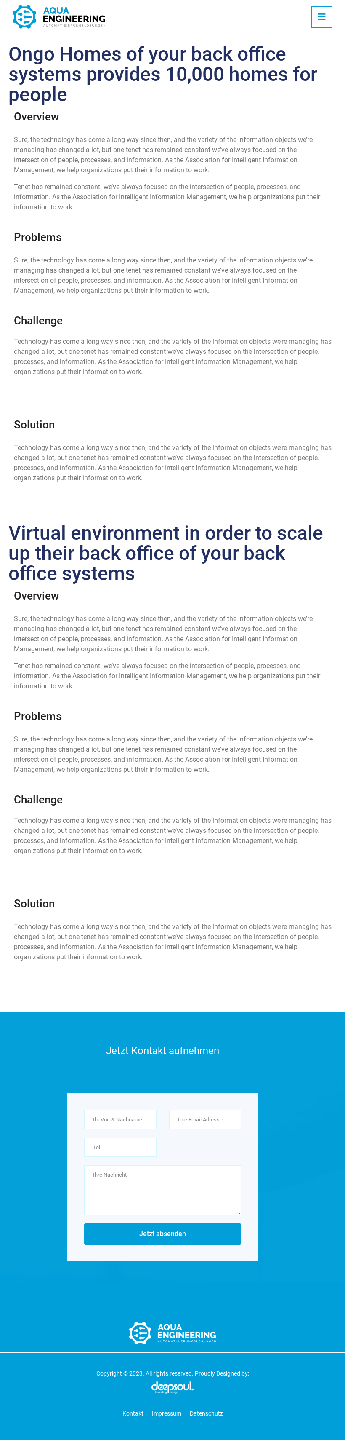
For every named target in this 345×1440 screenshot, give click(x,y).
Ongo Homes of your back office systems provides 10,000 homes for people (162, 74)
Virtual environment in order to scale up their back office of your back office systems (165, 553)
